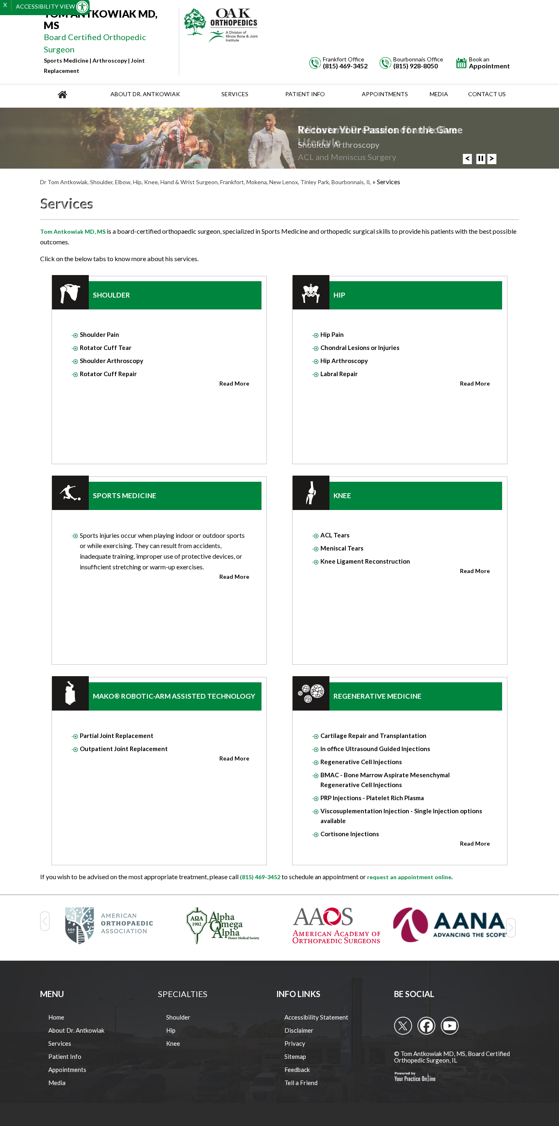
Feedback (297, 1069)
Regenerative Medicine (378, 696)
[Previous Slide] (467, 159)
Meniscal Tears (341, 548)
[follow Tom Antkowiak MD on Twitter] (403, 1026)
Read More (234, 383)
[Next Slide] (491, 159)
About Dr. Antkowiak (145, 93)
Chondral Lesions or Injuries (359, 347)
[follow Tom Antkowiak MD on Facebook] (426, 1026)
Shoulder (111, 295)
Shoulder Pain (99, 334)
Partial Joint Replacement (116, 735)
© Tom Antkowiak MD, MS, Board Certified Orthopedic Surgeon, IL (452, 1057)
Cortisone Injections (349, 833)
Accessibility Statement (316, 1017)
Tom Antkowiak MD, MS (73, 231)
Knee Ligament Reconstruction (365, 561)
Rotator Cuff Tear (105, 347)
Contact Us (487, 93)
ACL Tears (334, 535)
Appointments (385, 93)
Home (56, 1017)
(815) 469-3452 (345, 66)
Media (439, 93)
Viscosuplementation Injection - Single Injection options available (401, 815)
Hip (339, 295)
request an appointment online (409, 876)
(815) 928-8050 (415, 66)
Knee (342, 495)
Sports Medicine (124, 495)
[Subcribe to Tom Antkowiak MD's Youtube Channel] (450, 1026)
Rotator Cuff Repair (108, 373)
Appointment (489, 63)
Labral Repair (339, 373)
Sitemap (295, 1056)
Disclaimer (298, 1030)
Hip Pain (332, 334)
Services (234, 93)
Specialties (182, 994)
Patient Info (305, 93)
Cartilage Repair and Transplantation (373, 735)
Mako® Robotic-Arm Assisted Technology (174, 696)
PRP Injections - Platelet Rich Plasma (372, 797)
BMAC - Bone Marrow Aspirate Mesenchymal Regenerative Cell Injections (385, 779)
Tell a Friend (301, 1082)
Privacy (294, 1043)
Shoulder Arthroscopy (111, 360)
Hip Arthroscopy (344, 360)
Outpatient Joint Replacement (124, 748)
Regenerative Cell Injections (361, 761)
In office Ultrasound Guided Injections (375, 748)
